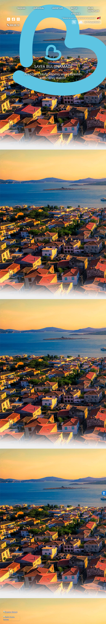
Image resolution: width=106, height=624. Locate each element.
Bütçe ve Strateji (76, 11)
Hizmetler (58, 8)
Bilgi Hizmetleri (94, 9)
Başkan (21, 8)
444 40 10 (14, 24)
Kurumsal (39, 8)
